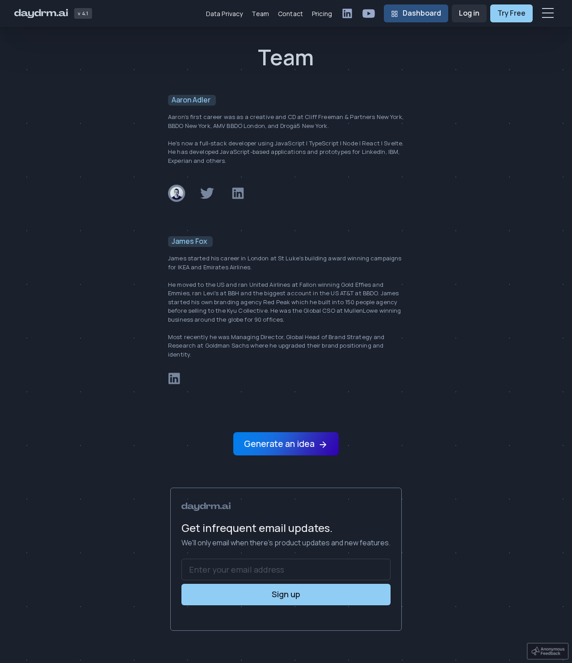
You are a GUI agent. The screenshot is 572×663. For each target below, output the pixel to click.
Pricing (322, 13)
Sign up (286, 594)
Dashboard (422, 13)
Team (260, 13)
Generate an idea (279, 444)
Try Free (511, 13)
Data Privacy (224, 13)
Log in (469, 13)
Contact (290, 13)
